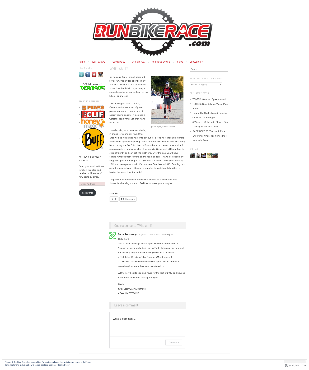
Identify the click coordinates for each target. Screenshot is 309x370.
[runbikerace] (154, 33)
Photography (196, 61)
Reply (167, 234)
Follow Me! (87, 192)
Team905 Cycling (161, 61)
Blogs (180, 61)
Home (82, 61)
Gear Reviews (98, 61)
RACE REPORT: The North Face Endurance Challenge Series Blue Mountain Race (209, 136)
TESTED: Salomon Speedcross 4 (209, 99)
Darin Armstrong (127, 234)
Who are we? (138, 61)
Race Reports (118, 61)
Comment (174, 342)
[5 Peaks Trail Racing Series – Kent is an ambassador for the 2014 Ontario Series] (93, 107)
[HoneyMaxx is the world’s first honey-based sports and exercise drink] (93, 122)
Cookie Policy (63, 364)
